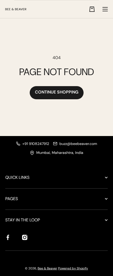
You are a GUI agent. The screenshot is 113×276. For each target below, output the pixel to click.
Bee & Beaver (47, 268)
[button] (92, 9)
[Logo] (15, 9)
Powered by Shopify (73, 268)
